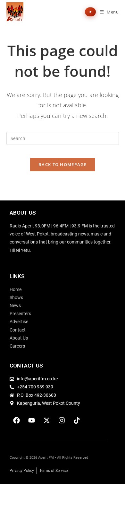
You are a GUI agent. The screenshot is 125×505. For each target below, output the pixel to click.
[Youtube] (31, 420)
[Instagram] (61, 420)
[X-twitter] (46, 420)
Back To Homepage (62, 164)
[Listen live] (90, 11)
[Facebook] (16, 420)
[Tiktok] (76, 420)
